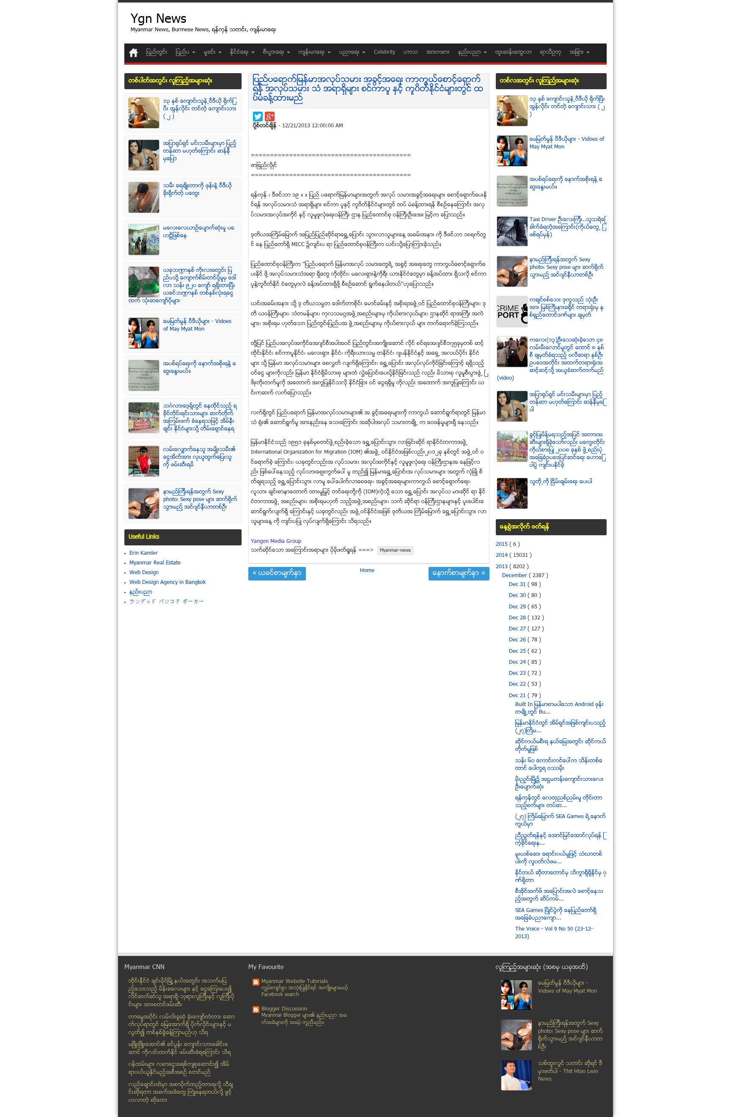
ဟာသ (411, 52)
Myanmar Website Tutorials (294, 982)
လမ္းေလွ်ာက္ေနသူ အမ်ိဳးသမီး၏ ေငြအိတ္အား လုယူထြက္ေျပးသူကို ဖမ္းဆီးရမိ (199, 457)
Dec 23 (518, 673)
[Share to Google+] (270, 116)
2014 (502, 555)
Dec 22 (518, 684)
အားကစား (438, 52)
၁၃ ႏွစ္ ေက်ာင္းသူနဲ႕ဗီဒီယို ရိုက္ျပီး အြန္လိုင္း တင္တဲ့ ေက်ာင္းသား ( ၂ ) (199, 109)
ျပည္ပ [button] (183, 52)
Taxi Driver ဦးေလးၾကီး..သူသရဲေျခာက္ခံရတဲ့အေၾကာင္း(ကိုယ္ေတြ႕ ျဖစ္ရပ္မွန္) (567, 227)
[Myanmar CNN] (133, 52)
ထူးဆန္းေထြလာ (513, 52)
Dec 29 (518, 607)
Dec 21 (518, 696)
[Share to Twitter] (258, 116)
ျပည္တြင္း (157, 52)
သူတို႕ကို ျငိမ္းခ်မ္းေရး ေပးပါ (561, 482)
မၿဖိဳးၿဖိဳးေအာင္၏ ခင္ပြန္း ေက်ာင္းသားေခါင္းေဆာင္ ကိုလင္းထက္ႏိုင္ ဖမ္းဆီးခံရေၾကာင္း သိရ (180, 1049)
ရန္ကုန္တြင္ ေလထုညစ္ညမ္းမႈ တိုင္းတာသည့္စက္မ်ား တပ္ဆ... (558, 802)
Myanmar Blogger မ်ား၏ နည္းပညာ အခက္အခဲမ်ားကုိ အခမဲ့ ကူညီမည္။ (304, 1019)
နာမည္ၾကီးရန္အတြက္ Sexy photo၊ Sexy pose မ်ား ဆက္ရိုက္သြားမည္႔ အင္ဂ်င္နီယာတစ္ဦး (200, 499)
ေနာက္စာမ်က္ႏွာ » (459, 573)
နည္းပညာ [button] (470, 52)
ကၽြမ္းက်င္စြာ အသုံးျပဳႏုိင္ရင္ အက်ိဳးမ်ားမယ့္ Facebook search (304, 992)
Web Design (144, 573)
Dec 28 (518, 618)
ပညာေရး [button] (350, 52)
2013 (502, 567)
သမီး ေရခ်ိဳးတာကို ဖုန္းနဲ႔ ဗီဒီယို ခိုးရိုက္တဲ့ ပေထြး (197, 189)
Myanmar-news (395, 551)
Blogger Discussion (284, 1009)
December (515, 576)
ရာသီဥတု (550, 52)
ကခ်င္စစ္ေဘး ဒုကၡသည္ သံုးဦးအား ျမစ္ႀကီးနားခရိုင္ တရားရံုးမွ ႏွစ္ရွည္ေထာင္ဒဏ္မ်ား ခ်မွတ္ (567, 307)
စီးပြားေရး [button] (274, 52)
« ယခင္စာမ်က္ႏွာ (277, 573)
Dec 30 (518, 596)
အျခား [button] (577, 52)
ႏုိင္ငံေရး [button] (240, 52)
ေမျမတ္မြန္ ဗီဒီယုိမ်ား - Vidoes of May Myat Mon (197, 325)
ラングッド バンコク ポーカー (166, 602)
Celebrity (384, 52)
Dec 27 (518, 629)
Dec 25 (518, 651)
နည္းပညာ (140, 592)
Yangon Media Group (276, 541)
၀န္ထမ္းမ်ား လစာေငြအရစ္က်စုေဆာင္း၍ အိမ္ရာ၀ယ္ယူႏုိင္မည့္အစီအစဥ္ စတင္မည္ (179, 1068)
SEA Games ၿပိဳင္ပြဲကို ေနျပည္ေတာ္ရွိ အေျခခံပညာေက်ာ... (555, 914)
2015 (502, 544)
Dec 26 (518, 640)
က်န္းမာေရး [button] (313, 52)
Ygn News (158, 20)
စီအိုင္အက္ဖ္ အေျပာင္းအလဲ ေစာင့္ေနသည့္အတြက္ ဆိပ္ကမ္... (559, 895)
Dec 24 (518, 662)
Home (367, 571)
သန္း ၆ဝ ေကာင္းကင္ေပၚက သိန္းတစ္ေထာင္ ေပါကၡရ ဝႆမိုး (558, 764)
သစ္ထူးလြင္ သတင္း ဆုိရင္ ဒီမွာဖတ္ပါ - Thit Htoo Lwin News (570, 1071)
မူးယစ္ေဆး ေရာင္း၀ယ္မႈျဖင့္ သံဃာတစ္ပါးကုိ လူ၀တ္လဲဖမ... (558, 858)
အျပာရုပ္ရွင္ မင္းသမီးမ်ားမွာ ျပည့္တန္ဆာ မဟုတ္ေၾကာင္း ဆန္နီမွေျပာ (199, 151)
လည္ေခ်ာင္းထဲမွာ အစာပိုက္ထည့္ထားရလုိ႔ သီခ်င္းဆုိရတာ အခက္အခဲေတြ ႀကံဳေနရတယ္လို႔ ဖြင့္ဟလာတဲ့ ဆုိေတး (181, 1092)
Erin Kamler (143, 553)
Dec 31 (518, 585)
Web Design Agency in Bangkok (167, 582)
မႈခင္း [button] (210, 52)
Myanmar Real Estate (155, 563)
